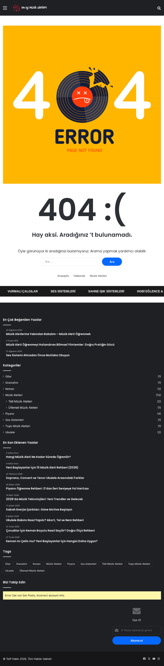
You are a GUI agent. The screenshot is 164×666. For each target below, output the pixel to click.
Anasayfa (63, 275)
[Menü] (5, 9)
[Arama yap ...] (159, 9)
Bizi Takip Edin (14, 582)
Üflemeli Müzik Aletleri (23, 407)
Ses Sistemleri (14, 419)
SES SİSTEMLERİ (58, 291)
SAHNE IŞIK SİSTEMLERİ (102, 291)
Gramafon (11, 382)
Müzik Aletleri (98, 275)
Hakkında (79, 275)
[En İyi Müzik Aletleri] (29, 8)
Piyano (9, 413)
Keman (9, 388)
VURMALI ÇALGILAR (18, 291)
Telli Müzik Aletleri (20, 401)
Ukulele (10, 432)
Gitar (8, 376)
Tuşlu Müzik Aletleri (17, 426)
